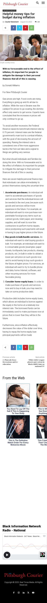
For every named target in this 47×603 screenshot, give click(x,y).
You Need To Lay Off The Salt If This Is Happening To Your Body (18, 411)
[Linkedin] (23, 593)
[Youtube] (33, 593)
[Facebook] (13, 27)
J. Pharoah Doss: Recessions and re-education (10, 362)
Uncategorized (9, 10)
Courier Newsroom (12, 22)
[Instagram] (18, 593)
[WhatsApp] (31, 27)
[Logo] (23, 575)
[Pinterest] (25, 27)
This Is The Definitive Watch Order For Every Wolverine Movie (18, 442)
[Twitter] (19, 27)
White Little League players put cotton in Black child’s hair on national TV (36, 363)
